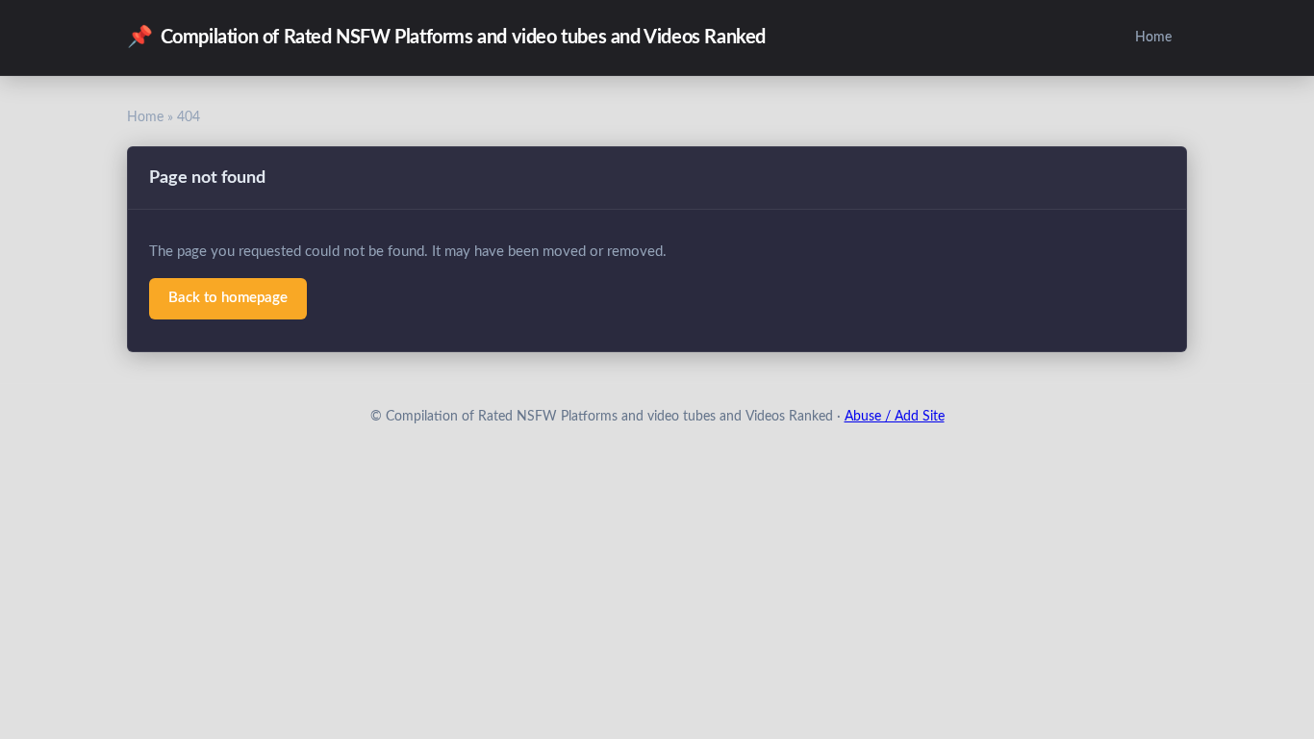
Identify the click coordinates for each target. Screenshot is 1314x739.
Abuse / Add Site (895, 416)
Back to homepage (228, 298)
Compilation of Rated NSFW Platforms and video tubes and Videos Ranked (446, 37)
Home (1153, 37)
